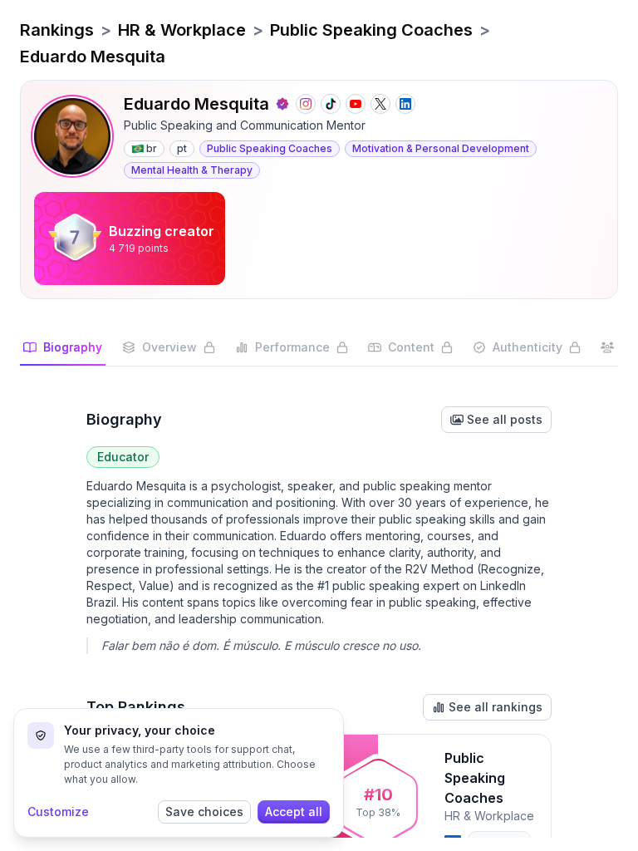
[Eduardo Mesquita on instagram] (306, 104)
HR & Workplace (182, 30)
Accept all (293, 811)
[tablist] (319, 352)
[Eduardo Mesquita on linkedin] (405, 104)
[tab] (63, 352)
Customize (58, 811)
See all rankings (495, 707)
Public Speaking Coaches (371, 30)
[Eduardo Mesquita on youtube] (356, 104)
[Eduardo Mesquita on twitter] (380, 104)
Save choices (204, 811)
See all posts (504, 419)
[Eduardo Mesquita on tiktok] (331, 104)
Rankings (57, 30)
